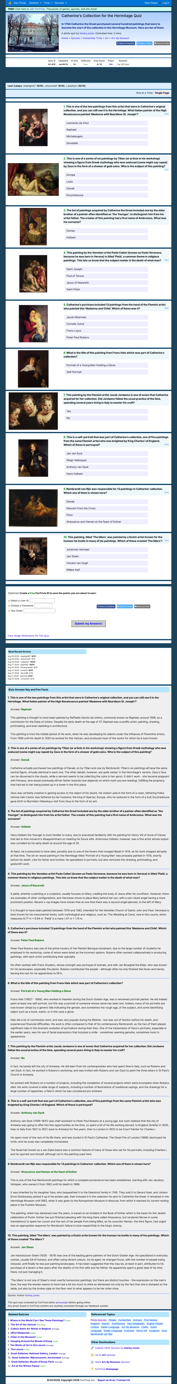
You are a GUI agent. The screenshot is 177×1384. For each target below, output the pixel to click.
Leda (70, 181)
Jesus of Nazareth (78, 282)
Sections (34, 3)
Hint (167, 114)
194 (111, 64)
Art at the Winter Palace (26, 1366)
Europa (71, 174)
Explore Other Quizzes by (117, 1348)
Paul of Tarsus (75, 275)
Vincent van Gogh (77, 563)
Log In (165, 3)
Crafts (144, 1327)
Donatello (72, 143)
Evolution (129, 1330)
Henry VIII (141, 1330)
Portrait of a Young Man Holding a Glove (91, 365)
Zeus (164, 1330)
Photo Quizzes (99, 1320)
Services (60, 3)
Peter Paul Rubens (78, 337)
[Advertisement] (88, 75)
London (95, 1327)
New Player (151, 3)
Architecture (118, 1323)
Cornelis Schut (75, 323)
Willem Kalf (73, 569)
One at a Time (144, 92)
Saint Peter (73, 289)
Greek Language (113, 1330)
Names (106, 1323)
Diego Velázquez (77, 460)
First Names (150, 1320)
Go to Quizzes (105, 1355)
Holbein (71, 237)
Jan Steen (73, 556)
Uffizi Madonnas (20, 1332)
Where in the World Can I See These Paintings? (37, 1320)
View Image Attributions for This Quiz (28, 635)
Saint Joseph (74, 269)
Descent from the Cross (81, 508)
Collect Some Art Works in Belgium (31, 1328)
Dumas (71, 230)
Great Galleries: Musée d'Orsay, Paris (32, 1361)
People (112, 1320)
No (68, 418)
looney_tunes (87, 33)
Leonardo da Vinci (78, 123)
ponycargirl (62, 1302)
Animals (137, 1320)
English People (155, 1323)
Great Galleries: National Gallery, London (34, 1353)
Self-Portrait (74, 372)
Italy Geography (136, 1323)
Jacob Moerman (76, 317)
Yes (69, 411)
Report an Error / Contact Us (114, 1380)
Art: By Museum (130, 1327)
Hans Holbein (75, 473)
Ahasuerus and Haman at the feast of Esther (94, 521)
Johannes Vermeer (78, 549)
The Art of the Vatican (23, 1324)
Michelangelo (75, 136)
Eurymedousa (75, 195)
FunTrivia (106, 1369)
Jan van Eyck (74, 453)
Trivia (47, 3)
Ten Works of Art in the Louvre (27, 1345)
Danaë (70, 188)
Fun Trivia (19, 3)
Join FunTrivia (37, 9)
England (95, 1323)
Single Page (162, 92)
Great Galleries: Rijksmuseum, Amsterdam (36, 1357)
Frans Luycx (74, 330)
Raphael (71, 129)
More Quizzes (112, 1362)
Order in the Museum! (23, 1337)
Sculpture (154, 1330)
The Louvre (17, 1349)
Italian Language (110, 1327)
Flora (70, 515)
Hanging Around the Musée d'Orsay (31, 1341)
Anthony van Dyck (77, 467)
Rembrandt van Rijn (101, 1334)
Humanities (124, 1320)
